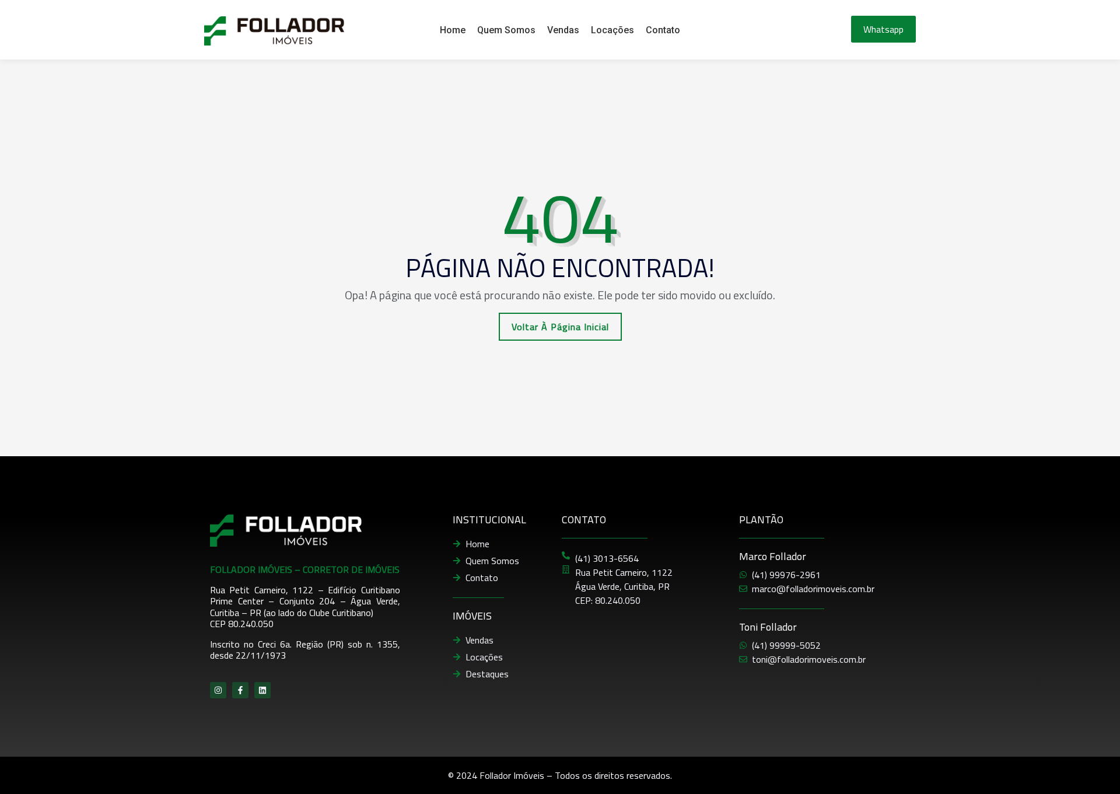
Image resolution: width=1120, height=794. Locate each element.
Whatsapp (883, 29)
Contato (663, 30)
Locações (612, 30)
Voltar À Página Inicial (560, 327)
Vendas (563, 30)
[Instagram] (218, 690)
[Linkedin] (262, 690)
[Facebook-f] (240, 690)
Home (453, 30)
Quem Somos (506, 30)
